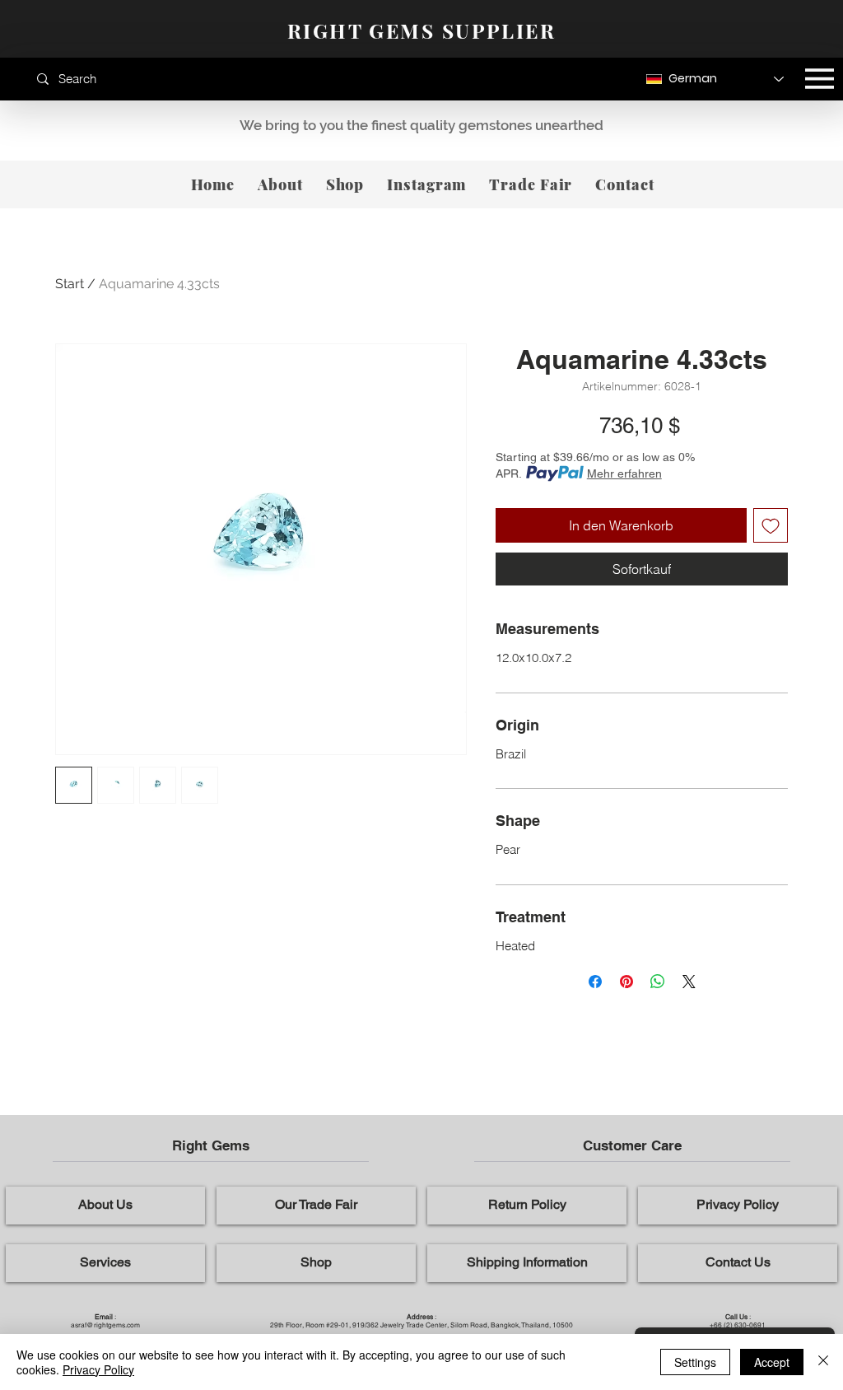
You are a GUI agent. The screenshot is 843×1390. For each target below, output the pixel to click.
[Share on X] (689, 981)
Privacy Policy (98, 1369)
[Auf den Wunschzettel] (770, 525)
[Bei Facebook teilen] (595, 981)
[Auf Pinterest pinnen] (626, 981)
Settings (695, 1362)
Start (69, 284)
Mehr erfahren (624, 473)
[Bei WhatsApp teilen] (658, 981)
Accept (771, 1362)
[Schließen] (823, 1362)
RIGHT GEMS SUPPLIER (421, 30)
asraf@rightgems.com (105, 1325)
